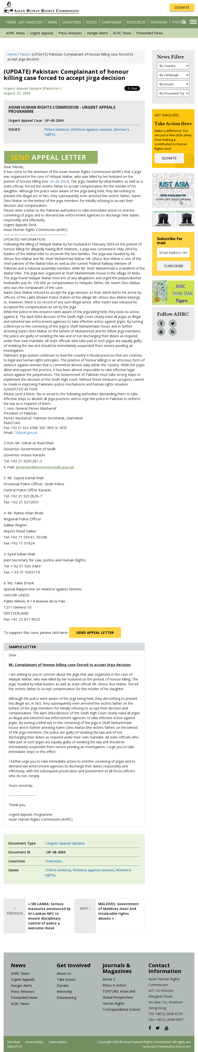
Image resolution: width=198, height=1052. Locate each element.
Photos (179, 22)
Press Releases (70, 33)
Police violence (59, 870)
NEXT (84, 908)
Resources (136, 22)
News (52, 22)
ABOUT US (14, 1046)
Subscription (58, 1042)
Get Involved (31, 22)
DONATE (182, 7)
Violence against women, (92, 129)
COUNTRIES (71, 22)
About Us (64, 973)
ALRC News (122, 33)
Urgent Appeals (42, 33)
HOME (11, 22)
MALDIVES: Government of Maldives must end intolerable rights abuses (118, 911)
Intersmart (183, 1046)
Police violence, (57, 129)
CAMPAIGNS (112, 22)
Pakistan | (53, 88)
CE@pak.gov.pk (25, 432)
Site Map (13, 1042)
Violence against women (93, 870)
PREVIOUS (15, 913)
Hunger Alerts (97, 33)
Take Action (66, 979)
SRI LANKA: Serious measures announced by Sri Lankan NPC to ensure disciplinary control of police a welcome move (49, 916)
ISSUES (91, 22)
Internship (64, 991)
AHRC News (15, 33)
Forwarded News (149, 33)
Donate (63, 985)
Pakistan (54, 861)
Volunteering (66, 997)
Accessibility (34, 1042)
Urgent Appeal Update (23, 88)
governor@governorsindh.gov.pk (44, 467)
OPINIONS (159, 22)
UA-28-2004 (58, 181)
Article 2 (109, 979)
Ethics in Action (114, 985)
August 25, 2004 (17, 93)
